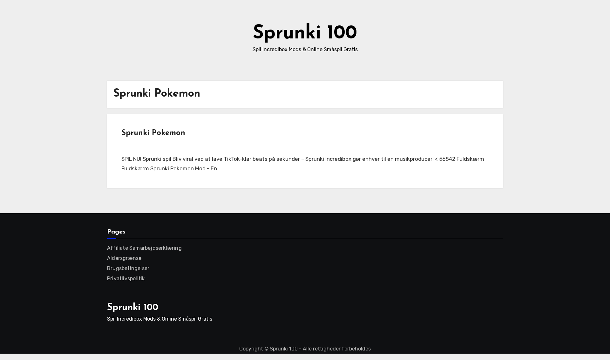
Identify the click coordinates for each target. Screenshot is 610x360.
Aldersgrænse (124, 258)
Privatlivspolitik (126, 278)
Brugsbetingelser (128, 268)
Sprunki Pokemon (153, 133)
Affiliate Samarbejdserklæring (144, 248)
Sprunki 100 (305, 33)
